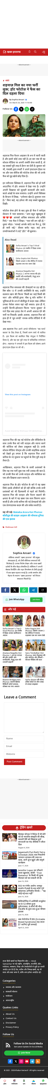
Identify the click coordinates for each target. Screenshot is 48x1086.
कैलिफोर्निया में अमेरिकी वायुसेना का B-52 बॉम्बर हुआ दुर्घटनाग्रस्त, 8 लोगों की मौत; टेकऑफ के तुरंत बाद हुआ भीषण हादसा (32, 906)
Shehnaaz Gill (11, 527)
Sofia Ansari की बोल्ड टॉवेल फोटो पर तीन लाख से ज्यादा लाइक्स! (34, 682)
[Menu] (43, 52)
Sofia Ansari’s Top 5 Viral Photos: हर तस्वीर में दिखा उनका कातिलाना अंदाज (28, 248)
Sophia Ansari (18, 100)
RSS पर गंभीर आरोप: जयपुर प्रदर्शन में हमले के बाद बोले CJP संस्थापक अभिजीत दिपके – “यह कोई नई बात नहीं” (32, 890)
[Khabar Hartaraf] (11, 52)
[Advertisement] (24, 24)
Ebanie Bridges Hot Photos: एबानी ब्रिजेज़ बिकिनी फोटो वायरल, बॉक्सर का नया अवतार (12, 683)
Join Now (36, 599)
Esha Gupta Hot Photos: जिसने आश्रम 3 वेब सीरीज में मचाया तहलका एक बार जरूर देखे (29, 261)
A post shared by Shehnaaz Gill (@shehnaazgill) (25, 431)
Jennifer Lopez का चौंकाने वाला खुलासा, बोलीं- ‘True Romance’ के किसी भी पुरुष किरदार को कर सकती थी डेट (30, 874)
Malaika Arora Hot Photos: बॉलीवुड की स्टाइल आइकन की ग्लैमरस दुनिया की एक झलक (23, 516)
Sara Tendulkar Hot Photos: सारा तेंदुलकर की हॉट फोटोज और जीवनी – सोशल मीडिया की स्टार (35, 656)
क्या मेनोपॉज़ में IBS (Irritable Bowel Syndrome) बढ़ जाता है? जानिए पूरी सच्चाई (31, 922)
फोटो (7, 80)
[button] (35, 52)
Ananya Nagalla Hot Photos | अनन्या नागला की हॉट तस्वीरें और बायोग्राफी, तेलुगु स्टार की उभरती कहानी (28, 275)
